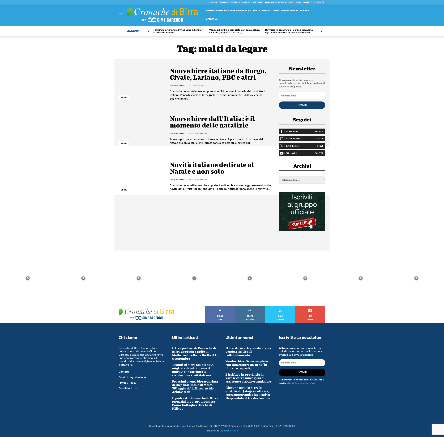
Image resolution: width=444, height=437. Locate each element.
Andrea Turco (178, 85)
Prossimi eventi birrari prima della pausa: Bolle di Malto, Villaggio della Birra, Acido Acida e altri (195, 387)
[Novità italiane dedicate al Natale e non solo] (142, 176)
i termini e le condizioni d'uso (301, 383)
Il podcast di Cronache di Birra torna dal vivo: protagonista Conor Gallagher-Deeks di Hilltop (195, 403)
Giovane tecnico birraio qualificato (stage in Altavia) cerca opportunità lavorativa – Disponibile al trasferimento (248, 393)
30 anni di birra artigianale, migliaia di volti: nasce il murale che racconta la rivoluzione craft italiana (193, 370)
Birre (124, 97)
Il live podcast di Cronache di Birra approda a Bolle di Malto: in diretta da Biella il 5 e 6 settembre (195, 353)
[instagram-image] (28, 278)
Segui (320, 138)
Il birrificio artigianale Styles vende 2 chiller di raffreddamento (178, 31)
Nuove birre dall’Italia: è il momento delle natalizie (212, 122)
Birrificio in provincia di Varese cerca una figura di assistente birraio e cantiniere (289, 31)
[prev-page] (149, 31)
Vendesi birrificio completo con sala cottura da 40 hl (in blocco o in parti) (234, 31)
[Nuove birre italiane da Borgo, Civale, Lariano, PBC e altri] (142, 83)
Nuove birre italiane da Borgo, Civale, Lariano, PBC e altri (218, 74)
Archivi (302, 167)
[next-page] (321, 31)
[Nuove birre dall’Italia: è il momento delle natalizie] (142, 130)
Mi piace (318, 131)
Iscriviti (302, 105)
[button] (319, 2)
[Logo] (162, 14)
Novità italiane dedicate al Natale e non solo (212, 168)
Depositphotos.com (229, 430)
